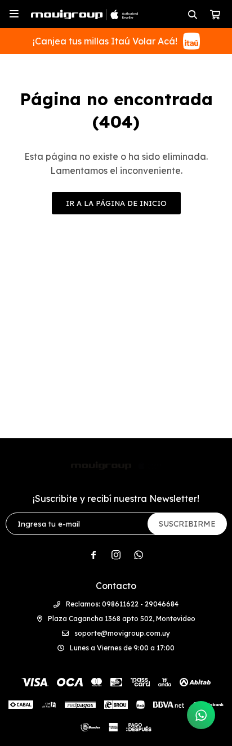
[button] (192, 14)
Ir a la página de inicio (116, 203)
